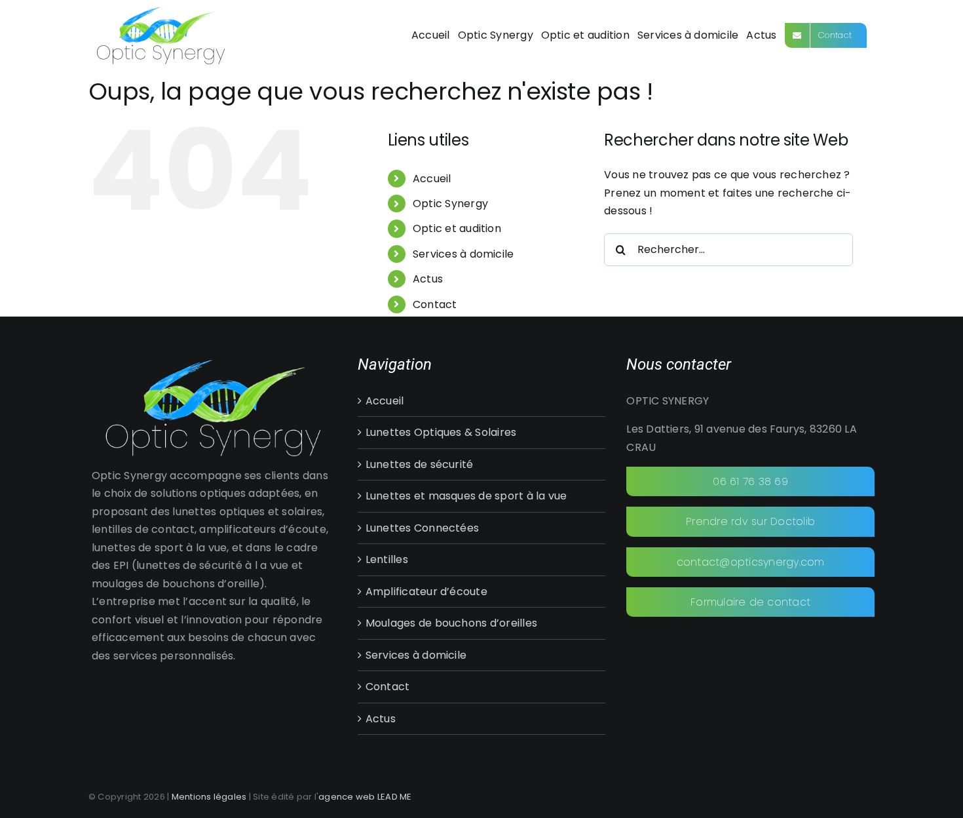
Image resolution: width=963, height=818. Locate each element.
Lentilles (387, 559)
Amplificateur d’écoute (426, 591)
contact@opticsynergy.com (751, 562)
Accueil (432, 178)
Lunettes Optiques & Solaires (441, 432)
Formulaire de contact (750, 602)
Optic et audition (457, 228)
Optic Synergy (450, 203)
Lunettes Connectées (423, 528)
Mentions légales (209, 796)
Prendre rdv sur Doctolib (750, 521)
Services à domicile (463, 254)
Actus (428, 278)
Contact (435, 304)
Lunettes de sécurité (420, 464)
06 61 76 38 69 (750, 481)
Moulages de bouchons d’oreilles (451, 623)
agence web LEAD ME (364, 796)
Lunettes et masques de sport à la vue (466, 495)
